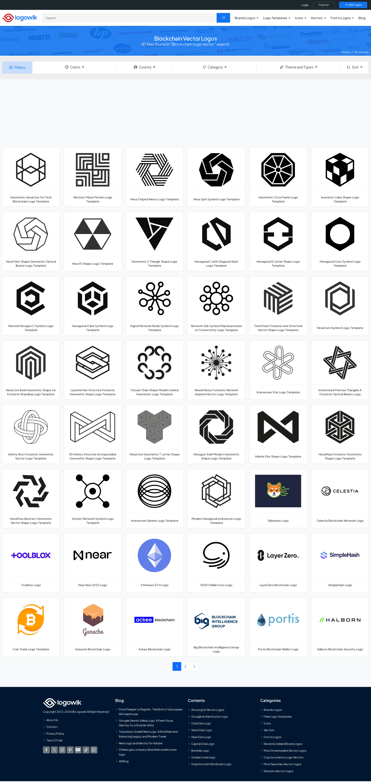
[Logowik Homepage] (19, 17)
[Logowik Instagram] (62, 749)
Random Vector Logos (278, 771)
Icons (267, 723)
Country (145, 67)
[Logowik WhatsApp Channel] (93, 749)
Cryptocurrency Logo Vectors (284, 757)
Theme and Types (299, 67)
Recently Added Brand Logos (283, 743)
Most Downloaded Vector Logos (285, 750)
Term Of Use (54, 740)
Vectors (269, 730)
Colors (75, 67)
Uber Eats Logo (201, 737)
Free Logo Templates (278, 716)
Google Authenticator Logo (209, 716)
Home (346, 52)
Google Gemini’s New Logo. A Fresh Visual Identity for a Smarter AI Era (146, 723)
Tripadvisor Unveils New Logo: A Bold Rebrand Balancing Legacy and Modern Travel (148, 734)
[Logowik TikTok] (86, 749)
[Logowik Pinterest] (70, 749)
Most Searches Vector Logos (282, 764)
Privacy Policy (55, 733)
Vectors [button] (317, 18)
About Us (52, 720)
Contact (52, 726)
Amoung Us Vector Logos (207, 709)
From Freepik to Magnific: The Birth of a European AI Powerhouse (151, 712)
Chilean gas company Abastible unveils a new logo (148, 752)
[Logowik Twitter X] (54, 749)
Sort (355, 67)
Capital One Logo (202, 743)
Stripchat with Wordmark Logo (211, 764)
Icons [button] (299, 18)
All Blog (123, 761)
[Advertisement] (185, 113)
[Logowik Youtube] (78, 749)
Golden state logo (203, 757)
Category (215, 67)
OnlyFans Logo (201, 723)
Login (305, 5)
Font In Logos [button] (341, 18)
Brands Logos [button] (245, 18)
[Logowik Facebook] (46, 749)
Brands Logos (273, 709)
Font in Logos (272, 737)
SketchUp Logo (201, 730)
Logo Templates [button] (275, 18)
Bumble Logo (200, 750)
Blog (362, 18)
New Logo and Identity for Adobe (141, 743)
